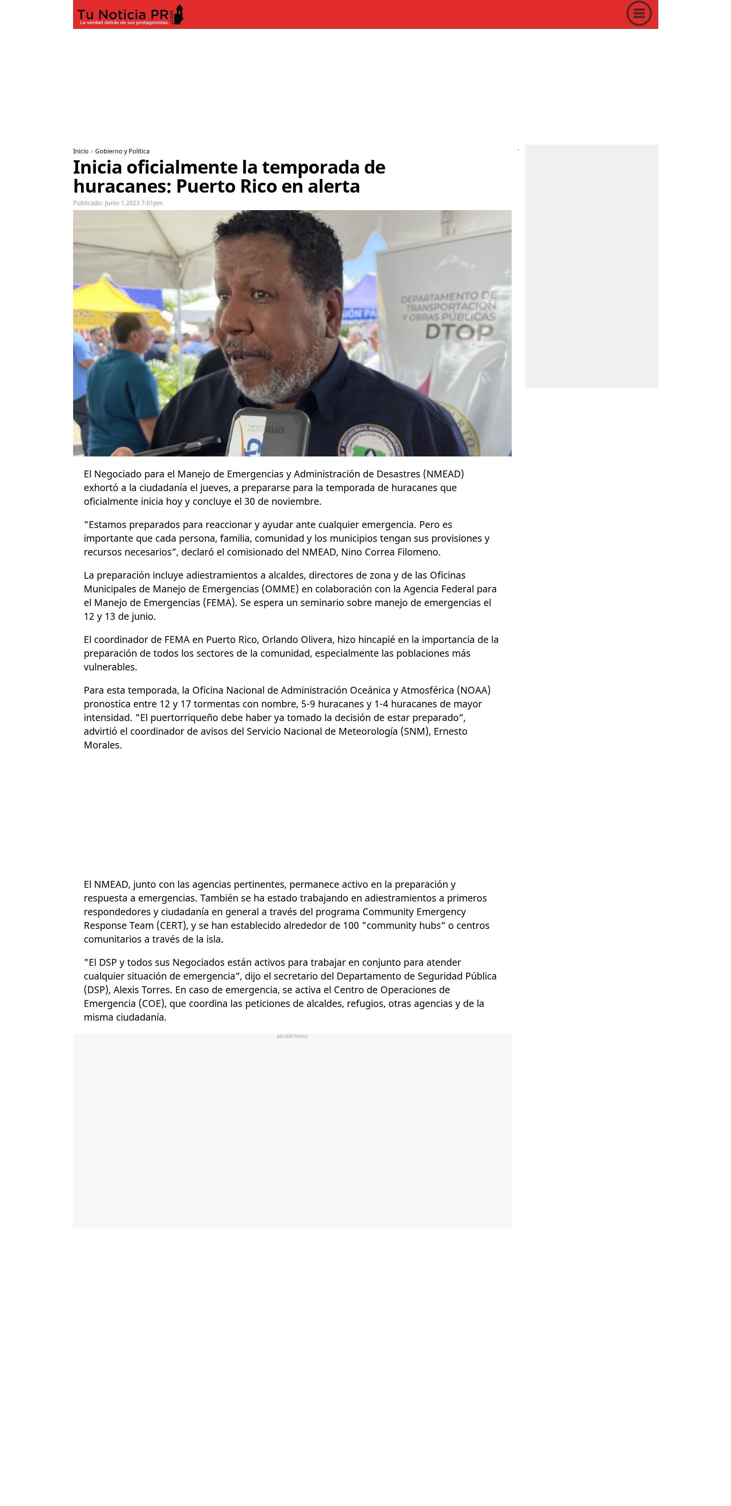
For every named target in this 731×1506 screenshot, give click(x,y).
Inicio (81, 151)
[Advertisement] (301, 85)
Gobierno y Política (122, 151)
